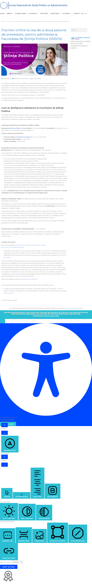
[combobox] (46, 314)
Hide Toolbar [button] (8, 424)
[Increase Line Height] (4, 457)
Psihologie (20, 247)
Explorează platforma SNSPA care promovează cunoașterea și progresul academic (80, 45)
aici (62, 289)
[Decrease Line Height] (4, 465)
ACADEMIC (33, 13)
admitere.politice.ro (15, 128)
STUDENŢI (66, 13)
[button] (2, 321)
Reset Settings (9, 567)
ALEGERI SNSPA (20, 13)
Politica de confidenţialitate (73, 308)
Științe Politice (20, 245)
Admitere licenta (20, 78)
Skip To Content (5, 562)
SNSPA (9, 13)
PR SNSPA (37, 78)
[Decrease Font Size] (4, 433)
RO (82, 13)
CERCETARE (54, 13)
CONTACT (76, 13)
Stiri (27, 78)
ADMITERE (44, 13)
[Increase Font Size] (4, 425)
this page (10, 293)
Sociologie (12, 247)
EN (86, 13)
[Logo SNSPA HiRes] (33, 5)
